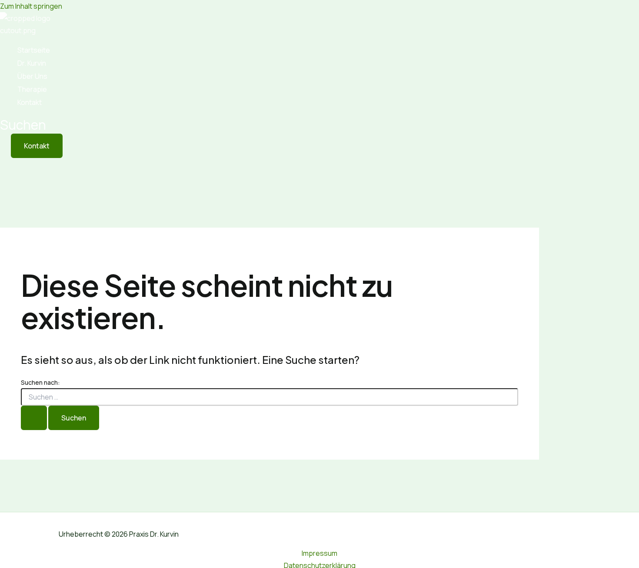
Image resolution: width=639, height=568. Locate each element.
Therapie (32, 89)
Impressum (319, 553)
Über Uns (32, 76)
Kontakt (29, 102)
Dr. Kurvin (31, 63)
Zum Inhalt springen (31, 6)
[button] (23, 125)
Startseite (33, 50)
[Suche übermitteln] (34, 418)
